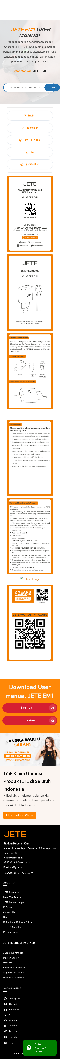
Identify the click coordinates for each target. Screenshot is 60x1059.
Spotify (13, 1037)
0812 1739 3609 (23, 873)
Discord (13, 1043)
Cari (52, 87)
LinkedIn (13, 1025)
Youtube (13, 1020)
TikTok (13, 1031)
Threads (13, 1004)
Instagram (15, 998)
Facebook (14, 1009)
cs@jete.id (16, 867)
